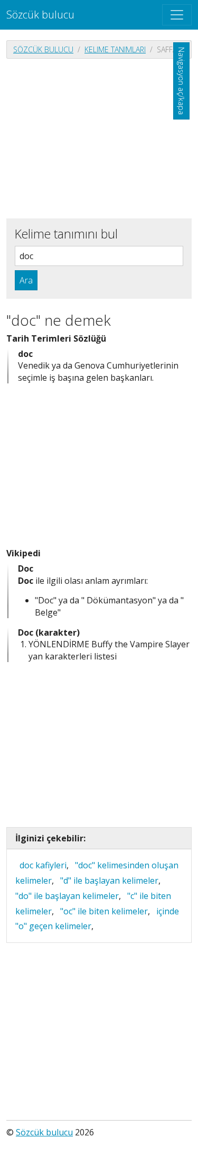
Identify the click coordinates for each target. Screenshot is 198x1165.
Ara (26, 280)
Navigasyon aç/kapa (181, 81)
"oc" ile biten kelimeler (104, 911)
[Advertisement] (99, 137)
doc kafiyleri (43, 865)
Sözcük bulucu (40, 14)
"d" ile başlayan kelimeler (109, 880)
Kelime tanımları (115, 49)
